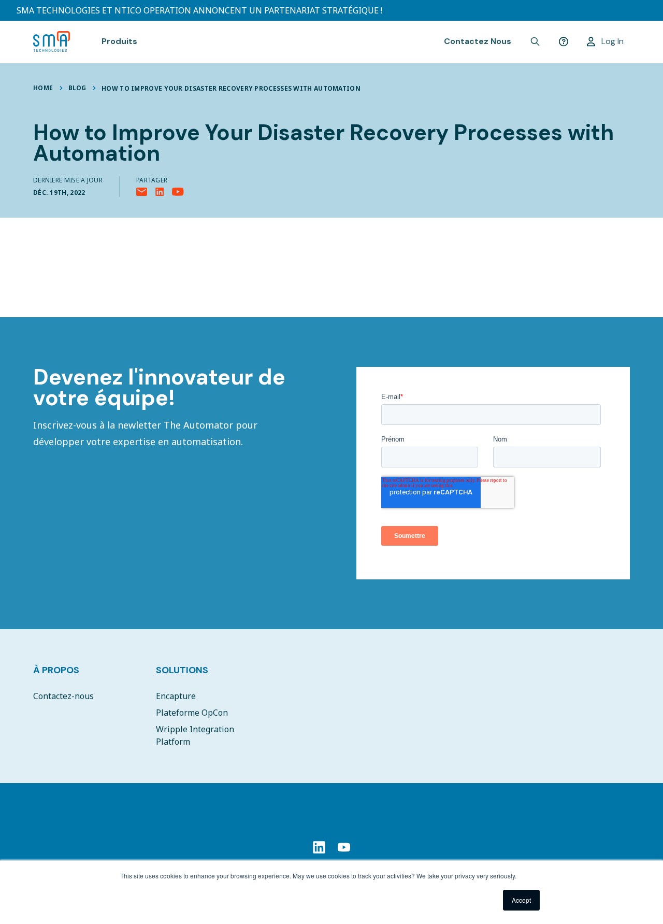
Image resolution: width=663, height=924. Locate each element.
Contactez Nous (477, 41)
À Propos (56, 670)
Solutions (182, 670)
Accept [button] (521, 899)
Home (43, 87)
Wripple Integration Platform (195, 735)
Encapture (176, 696)
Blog (77, 87)
